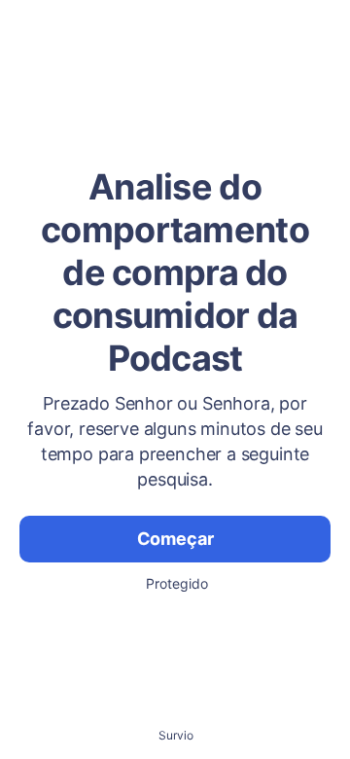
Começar (175, 538)
